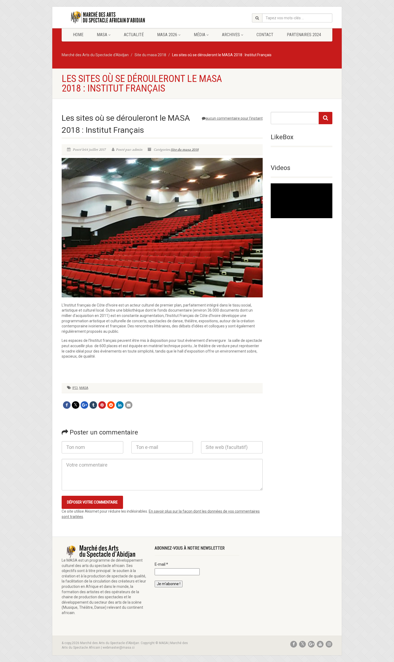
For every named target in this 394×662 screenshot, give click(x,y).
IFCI (75, 388)
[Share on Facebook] (66, 405)
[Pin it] (102, 405)
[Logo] (104, 17)
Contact (265, 34)
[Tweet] (75, 405)
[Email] (128, 405)
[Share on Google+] (84, 405)
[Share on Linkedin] (120, 405)
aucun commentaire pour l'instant (234, 118)
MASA (102, 34)
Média (199, 34)
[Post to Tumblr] (93, 405)
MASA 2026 (167, 34)
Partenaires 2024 (304, 34)
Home (78, 34)
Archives (231, 34)
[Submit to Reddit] (111, 405)
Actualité (134, 34)
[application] (301, 200)
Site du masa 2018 (185, 149)
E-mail (161, 564)
